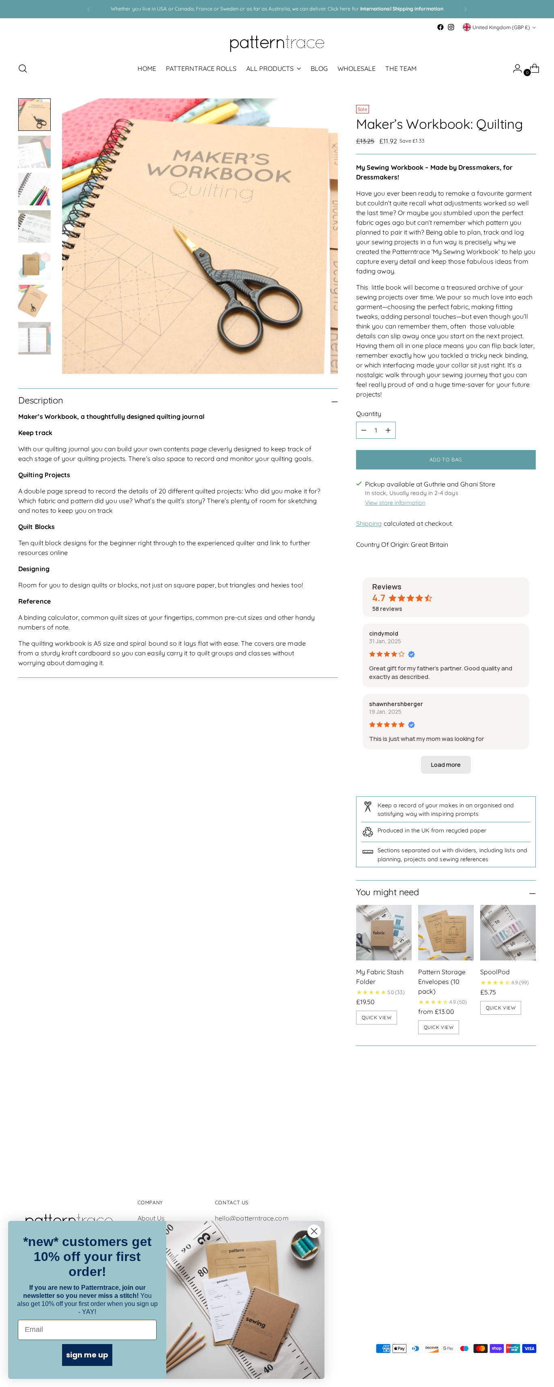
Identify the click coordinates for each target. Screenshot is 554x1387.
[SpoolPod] (508, 932)
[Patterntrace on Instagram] (451, 27)
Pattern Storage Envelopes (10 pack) (442, 981)
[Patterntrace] (277, 44)
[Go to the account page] (514, 68)
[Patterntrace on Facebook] (440, 27)
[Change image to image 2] (34, 152)
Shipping (369, 523)
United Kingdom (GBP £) (501, 27)
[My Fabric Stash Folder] (384, 932)
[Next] (465, 9)
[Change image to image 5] (34, 264)
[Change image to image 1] (34, 114)
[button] (446, 765)
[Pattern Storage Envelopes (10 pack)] (446, 932)
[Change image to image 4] (34, 226)
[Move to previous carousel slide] (510, 1118)
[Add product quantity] (388, 430)
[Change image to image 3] (34, 189)
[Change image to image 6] (34, 301)
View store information (395, 502)
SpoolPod (495, 972)
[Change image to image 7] (34, 338)
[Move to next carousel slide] (529, 1117)
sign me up (87, 1355)
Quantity (369, 414)
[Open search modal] (23, 68)
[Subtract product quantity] (363, 430)
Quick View (377, 1017)
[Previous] (89, 9)
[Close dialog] (314, 1231)
